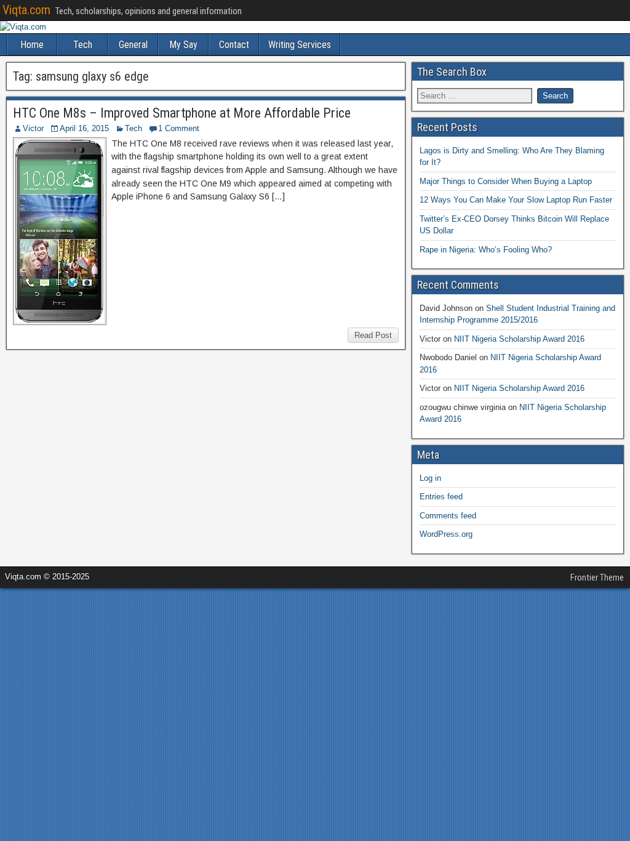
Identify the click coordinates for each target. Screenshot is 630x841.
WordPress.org (446, 534)
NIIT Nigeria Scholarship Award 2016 (519, 339)
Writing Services (299, 44)
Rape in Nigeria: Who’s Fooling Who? (486, 249)
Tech (82, 44)
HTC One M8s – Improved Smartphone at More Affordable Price (182, 113)
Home (32, 44)
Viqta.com (26, 9)
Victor (33, 128)
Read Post (373, 335)
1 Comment (178, 128)
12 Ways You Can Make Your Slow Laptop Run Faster (516, 199)
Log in (430, 478)
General (133, 44)
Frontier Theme (597, 577)
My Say (183, 44)
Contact (234, 44)
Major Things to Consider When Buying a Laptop (506, 181)
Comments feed (448, 515)
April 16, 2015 (84, 128)
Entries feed (441, 496)
